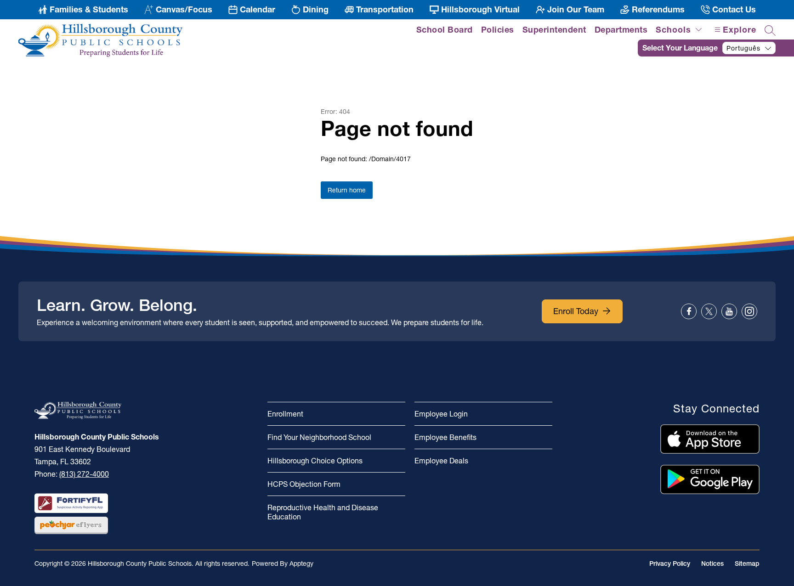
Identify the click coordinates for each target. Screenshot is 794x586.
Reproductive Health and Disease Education (322, 512)
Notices (712, 563)
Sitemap (747, 563)
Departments (621, 29)
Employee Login (441, 413)
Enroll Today (575, 311)
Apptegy (301, 563)
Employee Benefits (445, 437)
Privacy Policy (669, 563)
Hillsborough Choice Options (315, 460)
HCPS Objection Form (303, 484)
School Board (444, 29)
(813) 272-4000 (84, 474)
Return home (347, 190)
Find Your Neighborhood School (319, 437)
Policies (497, 29)
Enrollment (285, 413)
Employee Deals (441, 460)
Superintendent (554, 29)
